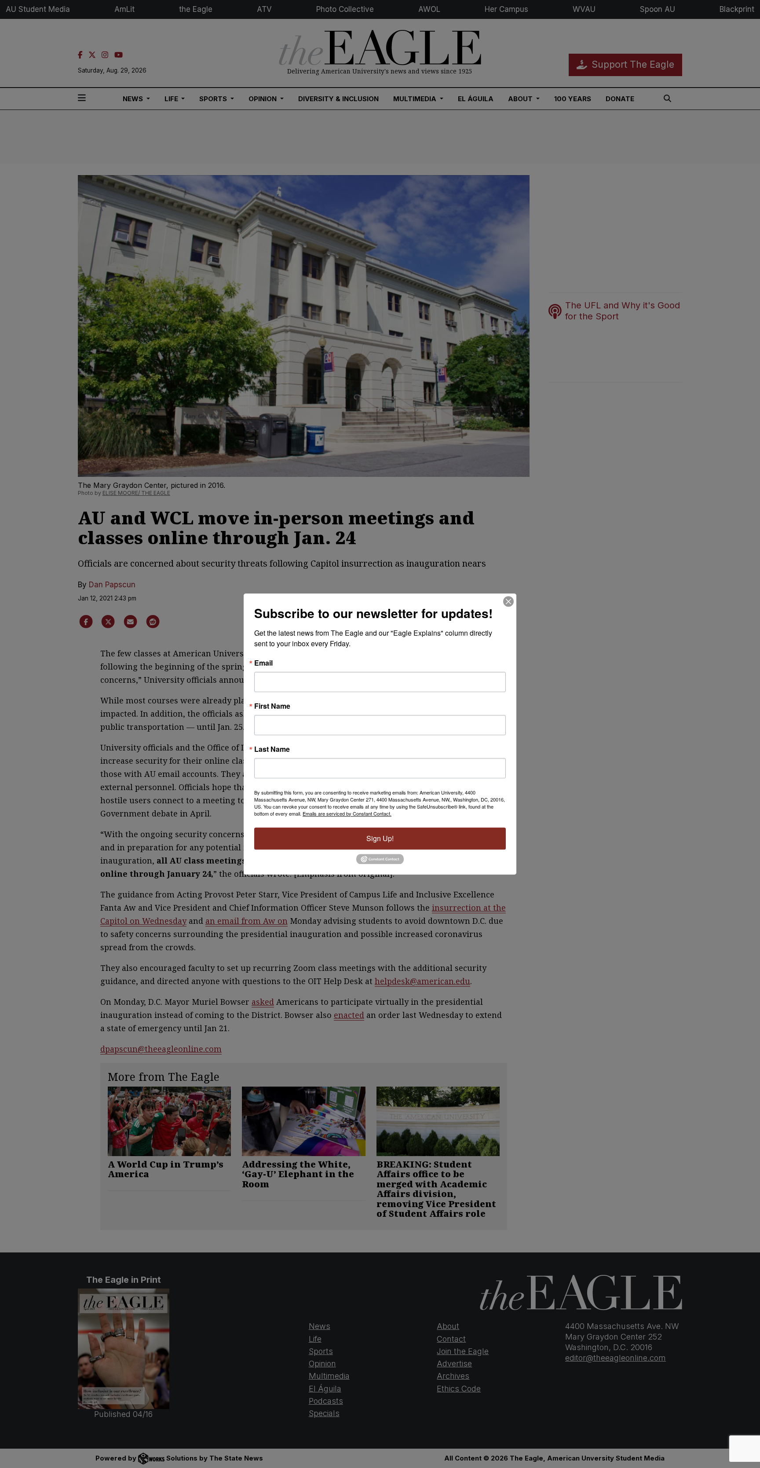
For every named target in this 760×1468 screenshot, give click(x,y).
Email (263, 662)
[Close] (508, 601)
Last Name (272, 749)
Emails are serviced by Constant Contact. (347, 813)
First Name (272, 706)
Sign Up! (380, 838)
